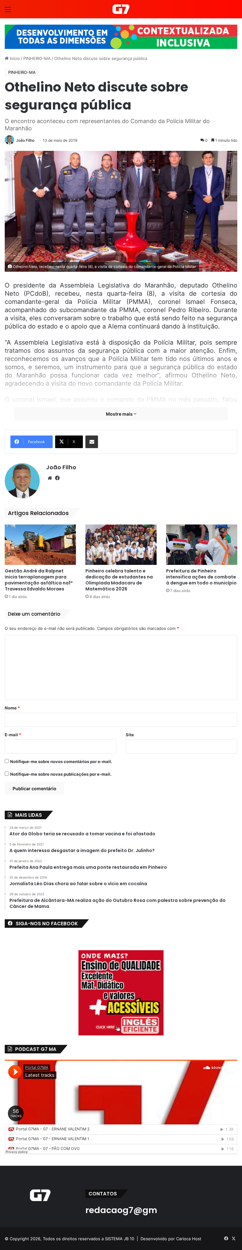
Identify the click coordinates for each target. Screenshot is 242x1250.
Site (130, 734)
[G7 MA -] (120, 9)
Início (14, 58)
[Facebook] (57, 478)
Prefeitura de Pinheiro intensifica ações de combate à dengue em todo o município (201, 577)
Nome (12, 707)
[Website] (50, 478)
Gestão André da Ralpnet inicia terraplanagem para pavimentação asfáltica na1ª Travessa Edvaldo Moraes (38, 580)
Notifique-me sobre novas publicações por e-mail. (61, 774)
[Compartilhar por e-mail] (91, 441)
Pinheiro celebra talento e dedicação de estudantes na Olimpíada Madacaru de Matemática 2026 (119, 580)
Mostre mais (120, 414)
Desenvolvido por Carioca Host (171, 1238)
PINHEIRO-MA (37, 58)
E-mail (13, 734)
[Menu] (8, 11)
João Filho (25, 140)
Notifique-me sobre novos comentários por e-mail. (61, 761)
